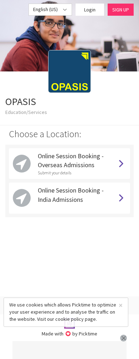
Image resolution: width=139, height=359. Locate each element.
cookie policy (69, 319)
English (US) (46, 9)
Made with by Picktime (70, 333)
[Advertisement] (69, 350)
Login (90, 9)
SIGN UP (120, 9)
